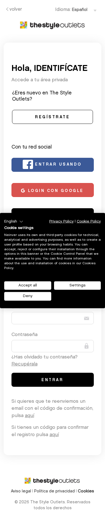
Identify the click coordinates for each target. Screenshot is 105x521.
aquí (29, 415)
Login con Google (55, 191)
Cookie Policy (89, 221)
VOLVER (16, 9)
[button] (13, 221)
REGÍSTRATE (52, 117)
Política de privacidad (54, 491)
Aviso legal (21, 491)
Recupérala (24, 364)
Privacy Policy (61, 221)
